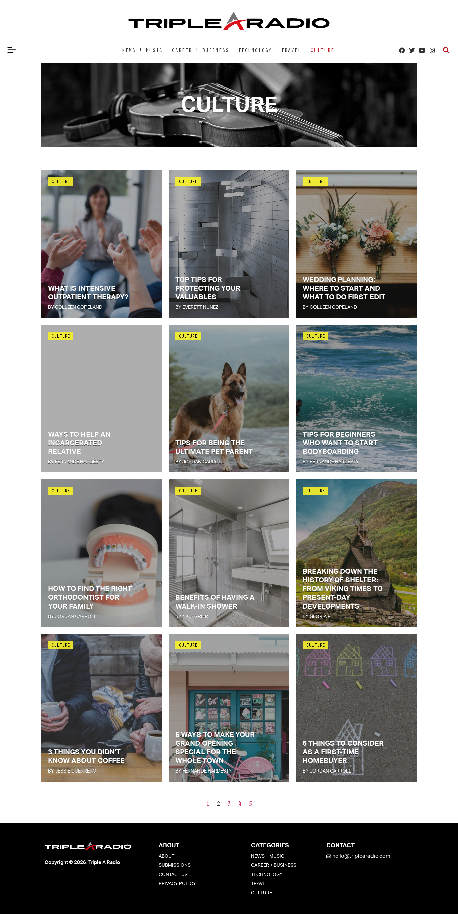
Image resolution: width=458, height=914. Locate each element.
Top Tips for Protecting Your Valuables (207, 288)
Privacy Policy (177, 883)
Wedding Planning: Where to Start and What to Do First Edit (344, 288)
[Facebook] (402, 50)
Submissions (175, 865)
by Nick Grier (191, 616)
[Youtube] (422, 50)
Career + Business (200, 51)
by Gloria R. (317, 616)
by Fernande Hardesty (76, 461)
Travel (291, 51)
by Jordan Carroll (199, 461)
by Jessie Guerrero (72, 771)
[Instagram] (432, 50)
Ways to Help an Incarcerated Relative (79, 443)
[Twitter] (412, 50)
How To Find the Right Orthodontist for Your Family (90, 597)
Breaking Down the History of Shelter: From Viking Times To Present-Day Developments (343, 588)
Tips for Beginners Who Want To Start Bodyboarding (340, 443)
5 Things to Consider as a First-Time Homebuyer (343, 752)
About (166, 856)
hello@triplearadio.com (361, 856)
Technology (255, 51)
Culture (322, 51)
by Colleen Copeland (75, 307)
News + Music (142, 51)
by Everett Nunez (196, 307)
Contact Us (173, 874)
